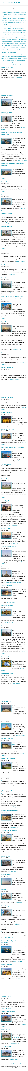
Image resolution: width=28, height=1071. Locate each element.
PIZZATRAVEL (14, 2)
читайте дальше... (17, 77)
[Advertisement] (14, 85)
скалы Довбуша (7, 582)
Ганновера (21, 1019)
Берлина (14, 744)
